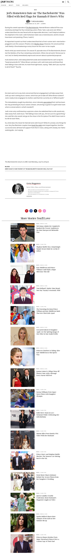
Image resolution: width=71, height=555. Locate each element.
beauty (11, 5)
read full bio (29, 196)
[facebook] (31, 211)
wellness (25, 5)
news (35, 9)
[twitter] (35, 211)
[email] (44, 211)
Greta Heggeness (38, 21)
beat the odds (37, 125)
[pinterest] (26, 211)
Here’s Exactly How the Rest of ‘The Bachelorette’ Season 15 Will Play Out (29, 169)
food (18, 5)
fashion (3, 5)
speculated (47, 102)
